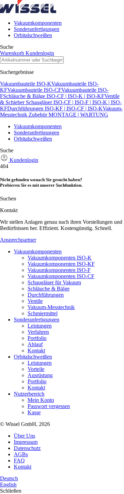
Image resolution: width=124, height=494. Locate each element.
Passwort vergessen (49, 406)
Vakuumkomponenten (38, 23)
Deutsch (9, 478)
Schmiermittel (43, 313)
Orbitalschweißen (33, 35)
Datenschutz (27, 448)
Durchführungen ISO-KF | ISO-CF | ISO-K (55, 108)
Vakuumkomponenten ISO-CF (61, 276)
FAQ (19, 460)
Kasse (34, 412)
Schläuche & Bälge (49, 289)
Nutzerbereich (29, 394)
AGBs (21, 454)
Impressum (26, 442)
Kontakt (36, 350)
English (8, 484)
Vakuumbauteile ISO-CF (34, 90)
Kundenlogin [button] (39, 53)
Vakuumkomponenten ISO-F (59, 270)
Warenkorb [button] (12, 53)
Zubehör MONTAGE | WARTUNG (68, 115)
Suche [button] (6, 47)
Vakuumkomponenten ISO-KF (61, 264)
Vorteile (36, 369)
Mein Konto (41, 400)
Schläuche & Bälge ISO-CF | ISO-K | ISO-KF (53, 96)
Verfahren (38, 332)
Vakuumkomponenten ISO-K (60, 258)
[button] (28, 11)
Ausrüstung (40, 375)
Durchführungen (46, 295)
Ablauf (35, 344)
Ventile (35, 301)
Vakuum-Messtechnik (51, 307)
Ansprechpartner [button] (18, 240)
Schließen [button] (10, 491)
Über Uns (24, 436)
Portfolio (37, 338)
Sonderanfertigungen (36, 29)
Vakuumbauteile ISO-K (25, 84)
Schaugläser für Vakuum (54, 282)
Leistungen (40, 326)
